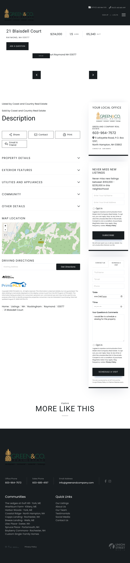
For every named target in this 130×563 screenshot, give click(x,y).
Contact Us (96, 149)
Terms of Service (114, 382)
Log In (115, 15)
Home (5, 306)
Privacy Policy (111, 226)
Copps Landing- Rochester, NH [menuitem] (22, 517)
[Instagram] (109, 481)
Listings (15, 306)
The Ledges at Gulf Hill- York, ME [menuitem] (23, 503)
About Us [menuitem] (61, 506)
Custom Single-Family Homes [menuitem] (22, 534)
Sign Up (105, 15)
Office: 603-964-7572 (98, 7)
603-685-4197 (40, 482)
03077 (60, 306)
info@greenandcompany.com (76, 482)
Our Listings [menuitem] (62, 503)
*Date (95, 292)
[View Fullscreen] (5, 235)
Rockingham (34, 306)
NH (23, 306)
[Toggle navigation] (124, 15)
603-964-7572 (104, 133)
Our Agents (106, 149)
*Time (95, 302)
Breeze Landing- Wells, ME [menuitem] (19, 520)
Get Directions (68, 266)
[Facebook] (106, 481)
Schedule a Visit (116, 264)
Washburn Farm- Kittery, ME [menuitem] (21, 506)
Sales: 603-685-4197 (118, 7)
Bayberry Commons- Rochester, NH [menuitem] (25, 530)
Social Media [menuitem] (63, 517)
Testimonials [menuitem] (63, 513)
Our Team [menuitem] (61, 510)
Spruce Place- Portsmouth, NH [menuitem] (22, 527)
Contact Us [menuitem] (62, 520)
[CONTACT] (17, 46)
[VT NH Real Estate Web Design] (117, 546)
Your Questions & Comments (105, 312)
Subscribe (108, 235)
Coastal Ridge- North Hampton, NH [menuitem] (25, 513)
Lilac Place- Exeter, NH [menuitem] (17, 523)
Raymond (49, 306)
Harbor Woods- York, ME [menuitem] (18, 510)
